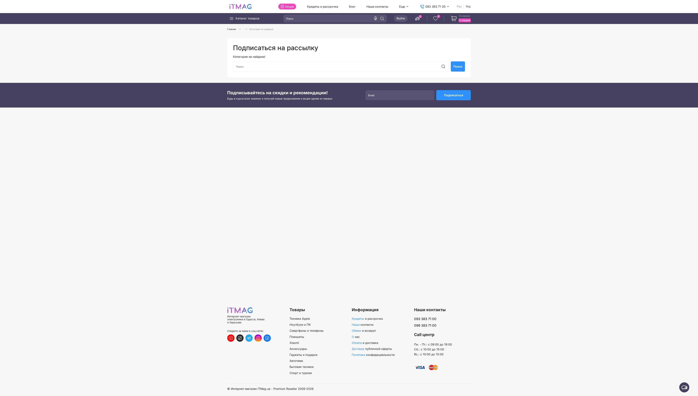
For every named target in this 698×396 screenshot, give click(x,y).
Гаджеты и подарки (303, 355)
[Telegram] (249, 338)
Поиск (457, 66)
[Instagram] (258, 338)
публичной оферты (372, 349)
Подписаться (453, 95)
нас (356, 337)
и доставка (365, 343)
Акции (289, 6)
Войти (401, 18)
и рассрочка (367, 318)
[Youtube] (230, 338)
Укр (468, 6)
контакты (363, 324)
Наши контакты (377, 6)
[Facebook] (267, 338)
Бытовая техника (302, 367)
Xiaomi (294, 343)
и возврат (364, 330)
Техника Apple (300, 318)
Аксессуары (298, 349)
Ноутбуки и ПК (300, 324)
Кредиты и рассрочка (322, 6)
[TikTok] (240, 338)
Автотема (296, 361)
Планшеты (297, 337)
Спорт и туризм (301, 373)
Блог (352, 6)
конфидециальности (373, 355)
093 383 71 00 (435, 6)
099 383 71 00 (425, 325)
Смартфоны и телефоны (307, 330)
